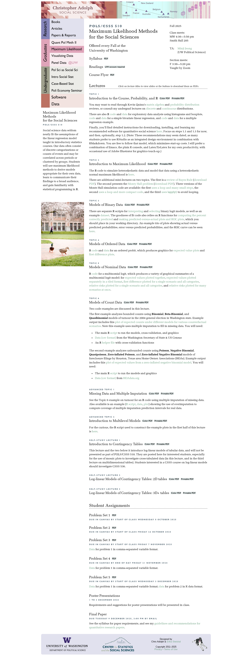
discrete (151, 108)
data (124, 114)
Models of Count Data (106, 302)
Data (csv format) (105, 338)
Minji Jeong (185, 48)
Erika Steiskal (174, 641)
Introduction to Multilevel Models (115, 421)
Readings (97, 67)
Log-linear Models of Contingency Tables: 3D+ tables (129, 493)
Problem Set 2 (100, 528)
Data (92, 549)
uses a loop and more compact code (121, 192)
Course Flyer (99, 75)
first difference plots (101, 254)
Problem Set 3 (100, 540)
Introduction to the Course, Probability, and (123, 98)
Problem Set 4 (100, 558)
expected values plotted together (145, 278)
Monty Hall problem (140, 184)
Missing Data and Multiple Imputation (118, 393)
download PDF (164, 184)
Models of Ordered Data (107, 244)
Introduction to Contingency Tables (116, 444)
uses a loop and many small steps (172, 188)
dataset (104, 215)
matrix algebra (155, 104)
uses (169, 192)
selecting (154, 211)
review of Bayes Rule (179, 180)
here (159, 131)
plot (146, 404)
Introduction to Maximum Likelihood (118, 164)
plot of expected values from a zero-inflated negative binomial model (148, 362)
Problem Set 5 (100, 577)
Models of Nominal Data (108, 267)
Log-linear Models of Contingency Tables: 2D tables (128, 479)
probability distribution (184, 104)
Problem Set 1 (100, 515)
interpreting (135, 211)
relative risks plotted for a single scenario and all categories (125, 285)
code (113, 114)
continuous (169, 108)
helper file (108, 342)
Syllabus (95, 58)
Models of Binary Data (106, 205)
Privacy (158, 649)
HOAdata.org (131, 378)
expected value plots (186, 250)
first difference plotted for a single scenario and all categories (161, 281)
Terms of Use (170, 649)
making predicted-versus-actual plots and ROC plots (151, 219)
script (113, 333)
